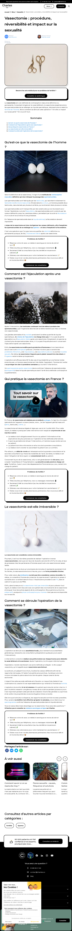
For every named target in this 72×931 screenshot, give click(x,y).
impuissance (29, 352)
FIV (57, 579)
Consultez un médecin (51, 841)
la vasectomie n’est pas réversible (35, 585)
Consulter (61, 6)
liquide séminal (39, 219)
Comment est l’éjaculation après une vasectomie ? (25, 125)
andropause (21, 349)
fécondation (61, 213)
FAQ (31, 876)
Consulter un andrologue (36, 96)
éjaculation (30, 211)
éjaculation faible (23, 339)
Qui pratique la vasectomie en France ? (21, 127)
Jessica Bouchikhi (13, 37)
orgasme (9, 356)
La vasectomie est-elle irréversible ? (20, 129)
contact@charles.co (37, 872)
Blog (13, 12)
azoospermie (10, 370)
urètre (20, 425)
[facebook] (7, 750)
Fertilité (9, 825)
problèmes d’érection (12, 352)
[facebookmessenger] (12, 750)
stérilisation (24, 575)
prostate (28, 335)
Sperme (21, 825)
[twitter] (16, 750)
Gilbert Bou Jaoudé (46, 37)
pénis (7, 425)
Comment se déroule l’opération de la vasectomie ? (25, 131)
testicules (40, 201)
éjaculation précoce (45, 352)
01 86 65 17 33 (35, 868)
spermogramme (10, 702)
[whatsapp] (21, 750)
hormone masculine (22, 203)
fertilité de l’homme (12, 110)
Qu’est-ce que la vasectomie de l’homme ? (22, 123)
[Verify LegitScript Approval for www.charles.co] (30, 855)
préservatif (9, 592)
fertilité (64, 683)
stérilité (47, 231)
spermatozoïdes (50, 197)
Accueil (7, 12)
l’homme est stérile (33, 233)
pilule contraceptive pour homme (34, 592)
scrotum (45, 203)
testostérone (9, 203)
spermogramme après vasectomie (19, 368)
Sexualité (20, 12)
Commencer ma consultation (36, 265)
